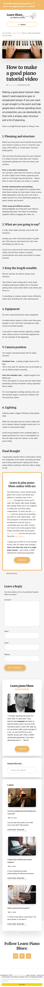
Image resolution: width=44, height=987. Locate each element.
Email (6, 643)
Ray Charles (19, 536)
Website (7, 654)
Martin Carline (12, 85)
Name (6, 631)
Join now (22, 560)
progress (10, 500)
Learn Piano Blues (22, 16)
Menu (23, 25)
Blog (15, 573)
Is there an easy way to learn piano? (18, 908)
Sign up (22, 749)
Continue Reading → (17, 830)
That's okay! (22, 984)
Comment (8, 600)
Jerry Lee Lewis (13, 533)
